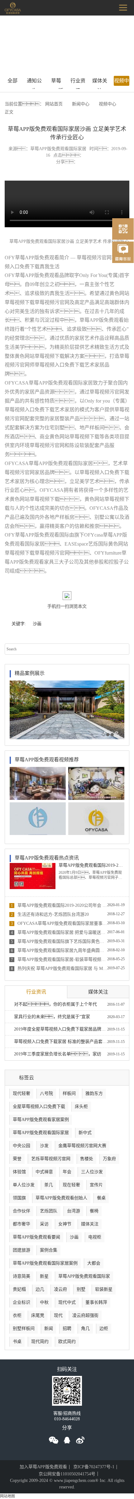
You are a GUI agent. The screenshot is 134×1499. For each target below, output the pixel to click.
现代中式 (67, 1302)
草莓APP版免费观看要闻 (56, 82)
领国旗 (19, 1198)
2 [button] (107, 734)
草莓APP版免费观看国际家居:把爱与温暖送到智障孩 (59, 932)
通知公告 (34, 82)
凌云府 (60, 1289)
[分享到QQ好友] (67, 1440)
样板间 (69, 1093)
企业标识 (21, 1302)
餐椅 (94, 1211)
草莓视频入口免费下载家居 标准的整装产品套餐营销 (60, 1041)
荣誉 (17, 1158)
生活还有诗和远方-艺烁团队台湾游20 (50, 914)
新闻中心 (80, 104)
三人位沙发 (92, 1171)
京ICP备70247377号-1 (93, 1466)
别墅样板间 (24, 1328)
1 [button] (103, 734)
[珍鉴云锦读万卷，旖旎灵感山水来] (67, 709)
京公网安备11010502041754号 (67, 1474)
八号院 (46, 1093)
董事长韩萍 (96, 1302)
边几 (40, 1289)
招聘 (67, 1328)
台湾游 (73, 1211)
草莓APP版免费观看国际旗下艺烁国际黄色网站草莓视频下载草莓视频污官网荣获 (59, 941)
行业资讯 (77, 82)
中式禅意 (44, 1171)
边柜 (103, 1328)
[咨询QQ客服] (123, 256)
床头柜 (81, 1106)
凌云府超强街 (85, 1315)
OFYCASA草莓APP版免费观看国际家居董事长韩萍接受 (59, 923)
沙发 (44, 1145)
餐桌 (101, 1198)
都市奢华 (21, 1224)
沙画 (37, 623)
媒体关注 (99, 82)
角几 (85, 1328)
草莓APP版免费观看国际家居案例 (45, 1263)
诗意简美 (21, 1276)
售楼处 (86, 1158)
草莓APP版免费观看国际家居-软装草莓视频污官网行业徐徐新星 (59, 959)
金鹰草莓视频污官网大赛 (82, 1145)
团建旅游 (21, 1250)
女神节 (64, 1224)
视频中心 (121, 82)
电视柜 (94, 1237)
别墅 (81, 1289)
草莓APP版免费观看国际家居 (41, 1132)
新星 (44, 1276)
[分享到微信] (53, 1440)
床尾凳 (37, 1315)
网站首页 (54, 104)
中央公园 (21, 1145)
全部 (12, 80)
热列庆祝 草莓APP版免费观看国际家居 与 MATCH (59, 968)
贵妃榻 (19, 1289)
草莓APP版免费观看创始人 (61, 1198)
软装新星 (103, 1289)
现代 (58, 1315)
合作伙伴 (21, 1211)
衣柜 (17, 1315)
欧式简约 (67, 1341)
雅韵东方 (94, 1093)
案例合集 (48, 1250)
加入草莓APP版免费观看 (43, 1466)
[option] (67, 709)
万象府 (109, 1158)
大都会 (93, 1263)
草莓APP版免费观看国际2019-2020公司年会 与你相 (59, 905)
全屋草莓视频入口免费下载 (39, 1106)
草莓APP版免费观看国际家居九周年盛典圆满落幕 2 (59, 950)
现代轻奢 (21, 1093)
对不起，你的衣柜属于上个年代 (55, 1004)
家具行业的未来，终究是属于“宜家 (52, 1016)
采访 (44, 1224)
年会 (67, 1171)
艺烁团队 (48, 1211)
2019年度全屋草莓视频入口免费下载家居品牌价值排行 (60, 1029)
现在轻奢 (71, 1185)
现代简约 (40, 1341)
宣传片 (96, 1185)
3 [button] (112, 734)
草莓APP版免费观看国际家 (84, 1276)
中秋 (44, 1302)
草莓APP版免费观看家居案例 (41, 1119)
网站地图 (7, 1496)
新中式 (85, 1132)
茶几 (48, 1185)
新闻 (48, 1328)
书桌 (17, 1341)
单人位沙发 (24, 1185)
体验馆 (19, 1171)
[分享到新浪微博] (80, 1440)
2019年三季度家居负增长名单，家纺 (57, 1054)
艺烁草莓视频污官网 (50, 1158)
